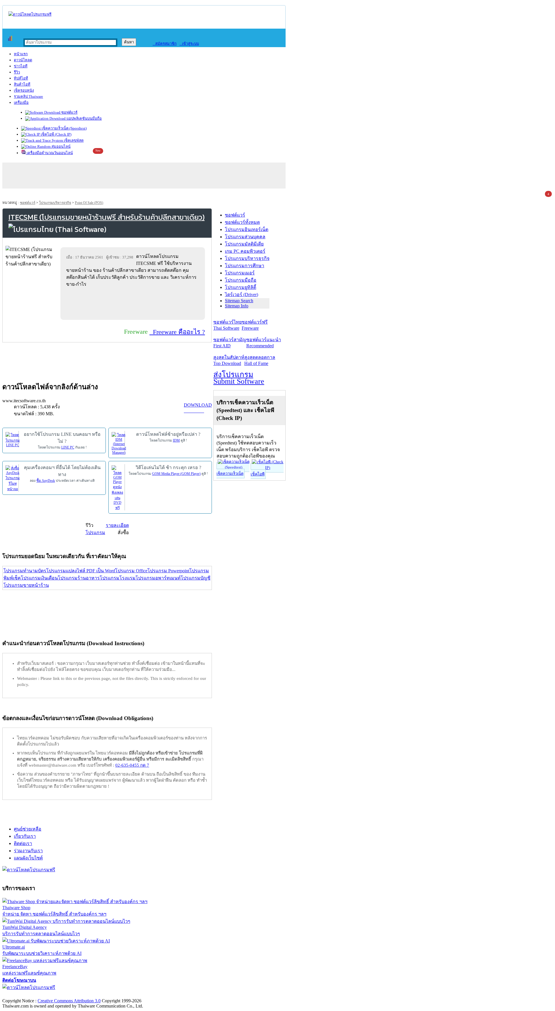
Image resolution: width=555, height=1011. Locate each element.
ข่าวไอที (20, 66)
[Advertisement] (133, 303)
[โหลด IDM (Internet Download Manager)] (119, 443)
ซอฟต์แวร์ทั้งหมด (242, 222)
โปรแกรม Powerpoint (168, 570)
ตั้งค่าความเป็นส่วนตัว (24, 994)
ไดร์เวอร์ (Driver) (241, 294)
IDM (176, 440)
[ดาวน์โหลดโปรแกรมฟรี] (29, 14)
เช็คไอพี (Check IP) (55, 134)
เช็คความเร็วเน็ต (230, 473)
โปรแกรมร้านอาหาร (79, 577)
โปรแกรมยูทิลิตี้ (240, 287)
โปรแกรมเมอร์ (240, 272)
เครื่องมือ (21, 102)
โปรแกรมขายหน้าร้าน (26, 585)
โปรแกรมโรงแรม (118, 577)
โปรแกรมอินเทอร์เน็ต (246, 229)
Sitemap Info (236, 305)
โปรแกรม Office (131, 570)
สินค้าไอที (22, 84)
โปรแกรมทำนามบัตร (24, 570)
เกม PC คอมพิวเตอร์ (245, 251)
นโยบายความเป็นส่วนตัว (76, 994)
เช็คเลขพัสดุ (73, 140)
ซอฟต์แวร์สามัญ (229, 342)
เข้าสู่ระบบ (189, 43)
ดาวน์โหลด (23, 60)
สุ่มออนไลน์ (61, 146)
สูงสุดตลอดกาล (259, 360)
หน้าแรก (21, 54)
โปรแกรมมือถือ (240, 280)
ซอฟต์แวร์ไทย (227, 325)
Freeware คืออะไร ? (177, 331)
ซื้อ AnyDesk (45, 481)
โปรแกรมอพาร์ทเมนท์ (158, 577)
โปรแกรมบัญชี (195, 577)
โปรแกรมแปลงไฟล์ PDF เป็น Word (80, 570)
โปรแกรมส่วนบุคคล (245, 236)
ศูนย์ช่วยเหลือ (27, 828)
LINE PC (67, 447)
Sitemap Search (239, 300)
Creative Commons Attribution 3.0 (69, 1000)
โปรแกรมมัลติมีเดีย (244, 243)
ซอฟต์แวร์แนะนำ (263, 342)
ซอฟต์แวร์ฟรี (255, 325)
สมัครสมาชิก (165, 43)
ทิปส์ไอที (21, 78)
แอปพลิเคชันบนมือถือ (84, 118)
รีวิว (17, 72)
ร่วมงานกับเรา (28, 850)
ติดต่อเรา (23, 843)
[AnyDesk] (12, 478)
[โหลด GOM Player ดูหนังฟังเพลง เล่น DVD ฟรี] (117, 488)
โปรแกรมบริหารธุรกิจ (55, 203)
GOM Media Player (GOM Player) (176, 474)
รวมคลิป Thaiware (28, 96)
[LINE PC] (12, 439)
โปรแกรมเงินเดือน (39, 577)
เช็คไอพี (257, 474)
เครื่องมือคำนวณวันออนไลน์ (49, 153)
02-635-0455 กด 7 (132, 765)
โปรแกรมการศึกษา (244, 265)
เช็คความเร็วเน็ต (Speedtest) (64, 128)
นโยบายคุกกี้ (119, 994)
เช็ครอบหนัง (24, 90)
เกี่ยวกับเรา (25, 836)
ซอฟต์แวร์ (68, 112)
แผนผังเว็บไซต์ (28, 857)
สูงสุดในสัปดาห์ (228, 360)
